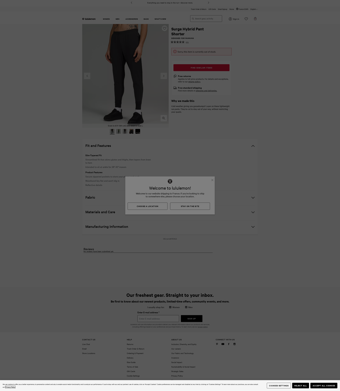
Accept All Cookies (324, 385)
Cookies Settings (279, 385)
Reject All (300, 385)
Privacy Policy (10, 387)
